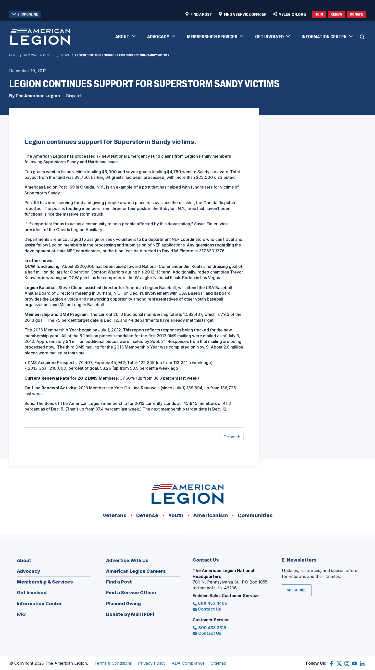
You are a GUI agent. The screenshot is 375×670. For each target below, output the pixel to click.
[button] (125, 37)
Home (13, 55)
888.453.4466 (212, 603)
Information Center (39, 55)
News (65, 55)
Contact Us (209, 609)
